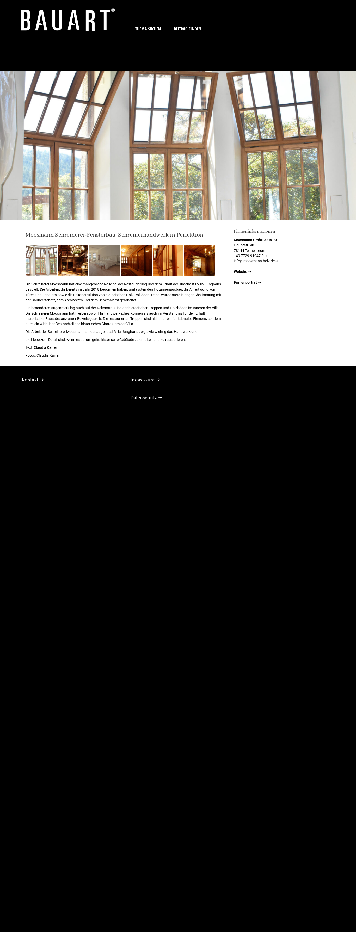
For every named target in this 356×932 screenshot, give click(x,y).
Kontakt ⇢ (33, 380)
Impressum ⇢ (145, 380)
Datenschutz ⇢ (146, 398)
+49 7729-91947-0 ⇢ (251, 256)
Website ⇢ (242, 272)
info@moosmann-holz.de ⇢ (256, 261)
